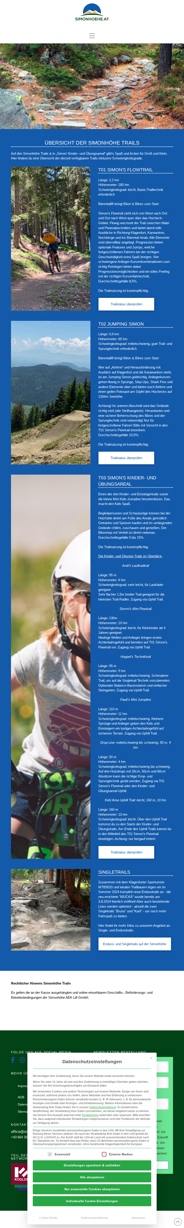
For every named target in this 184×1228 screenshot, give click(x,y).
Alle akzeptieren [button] (92, 1177)
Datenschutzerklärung (102, 1107)
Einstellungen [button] (90, 1115)
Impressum (138, 1217)
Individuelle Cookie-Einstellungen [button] (92, 1201)
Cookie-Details (48, 1217)
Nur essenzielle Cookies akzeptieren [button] (92, 1189)
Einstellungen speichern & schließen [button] (92, 1165)
